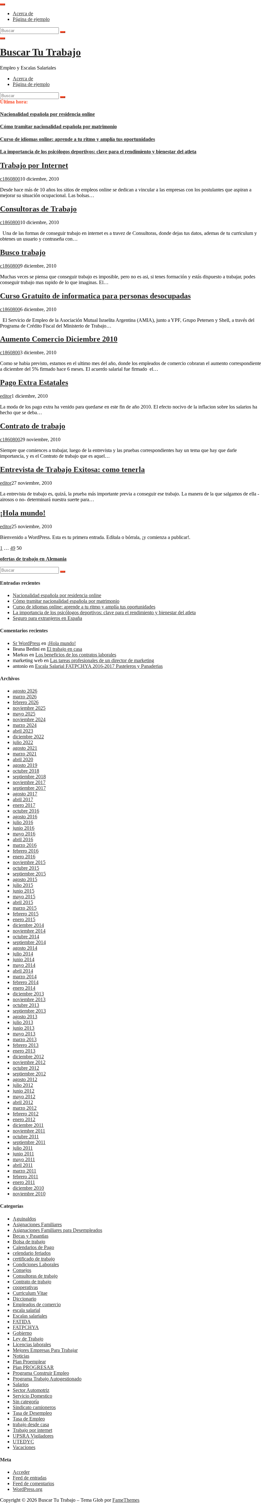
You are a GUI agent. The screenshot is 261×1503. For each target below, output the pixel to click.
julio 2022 (23, 742)
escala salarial (26, 1310)
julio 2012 (23, 1085)
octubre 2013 (26, 1005)
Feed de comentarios (33, 1483)
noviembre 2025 (29, 708)
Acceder (21, 1472)
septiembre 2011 (29, 1142)
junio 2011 (23, 1153)
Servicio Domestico (32, 1396)
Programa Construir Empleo (41, 1373)
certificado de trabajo (34, 1258)
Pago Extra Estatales (34, 382)
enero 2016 (24, 856)
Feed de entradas (29, 1477)
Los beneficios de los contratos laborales (75, 654)
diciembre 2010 (28, 1188)
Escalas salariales (30, 1316)
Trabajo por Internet (34, 165)
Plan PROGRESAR (33, 1367)
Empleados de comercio (37, 1304)
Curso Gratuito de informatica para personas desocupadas (95, 296)
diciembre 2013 (28, 993)
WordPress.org (27, 1489)
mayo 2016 (24, 833)
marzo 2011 (24, 1171)
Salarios (21, 1384)
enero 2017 (24, 805)
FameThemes (125, 1500)
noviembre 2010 (29, 1193)
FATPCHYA (26, 1327)
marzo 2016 (25, 845)
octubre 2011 (26, 1136)
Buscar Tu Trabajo (40, 52)
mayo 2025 (24, 713)
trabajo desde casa (31, 1424)
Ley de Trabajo (28, 1338)
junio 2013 (23, 1028)
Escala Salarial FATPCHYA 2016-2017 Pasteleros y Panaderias (99, 666)
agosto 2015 (25, 879)
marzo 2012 (25, 1108)
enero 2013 (24, 1051)
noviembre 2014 (29, 931)
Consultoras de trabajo (35, 1276)
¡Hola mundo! (23, 513)
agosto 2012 (25, 1079)
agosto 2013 (25, 1016)
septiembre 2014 (29, 942)
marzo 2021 (25, 753)
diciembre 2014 (28, 925)
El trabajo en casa (64, 649)
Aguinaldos (24, 1218)
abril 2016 (23, 839)
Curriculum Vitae (30, 1293)
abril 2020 (23, 759)
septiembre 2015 (29, 873)
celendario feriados (32, 1253)
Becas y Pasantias (30, 1236)
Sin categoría (26, 1401)
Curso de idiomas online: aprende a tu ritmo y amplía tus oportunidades (77, 139)
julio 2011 (23, 1148)
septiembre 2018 (29, 776)
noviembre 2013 (29, 999)
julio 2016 (23, 822)
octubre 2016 (26, 811)
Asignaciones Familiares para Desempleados (57, 1230)
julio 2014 (23, 953)
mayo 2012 (24, 1096)
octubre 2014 (26, 936)
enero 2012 (24, 1119)
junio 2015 (23, 891)
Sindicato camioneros (34, 1407)
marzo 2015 (25, 908)
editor (5, 396)
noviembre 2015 (29, 862)
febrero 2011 (25, 1176)
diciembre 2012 (28, 1056)
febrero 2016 (26, 851)
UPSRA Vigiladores (33, 1436)
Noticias (21, 1356)
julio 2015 (23, 885)
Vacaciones (24, 1447)
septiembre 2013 (29, 1011)
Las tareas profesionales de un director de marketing (102, 660)
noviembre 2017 (29, 782)
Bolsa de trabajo (29, 1241)
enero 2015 (24, 919)
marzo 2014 (25, 976)
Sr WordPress (26, 643)
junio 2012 (23, 1091)
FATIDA (22, 1321)
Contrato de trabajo (32, 426)
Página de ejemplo (31, 19)
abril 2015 (23, 902)
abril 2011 (23, 1165)
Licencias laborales (32, 1344)
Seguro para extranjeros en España (47, 618)
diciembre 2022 (28, 736)
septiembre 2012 (29, 1073)
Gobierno (22, 1333)
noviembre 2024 (29, 719)
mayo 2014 (24, 965)
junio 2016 (23, 828)
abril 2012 (23, 1102)
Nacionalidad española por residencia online (47, 114)
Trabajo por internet (32, 1430)
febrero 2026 (26, 702)
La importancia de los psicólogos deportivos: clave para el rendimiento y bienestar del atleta (98, 151)
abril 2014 (23, 971)
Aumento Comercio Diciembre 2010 (58, 339)
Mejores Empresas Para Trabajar (45, 1350)
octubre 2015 (26, 868)
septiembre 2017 (29, 788)
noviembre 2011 (29, 1131)
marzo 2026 (25, 696)
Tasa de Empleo (29, 1418)
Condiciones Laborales (36, 1264)
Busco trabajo (23, 252)
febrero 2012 (26, 1113)
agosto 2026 (25, 691)
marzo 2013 (25, 1039)
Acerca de (23, 13)
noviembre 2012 (29, 1062)
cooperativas (25, 1287)
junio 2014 (23, 959)
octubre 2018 (26, 771)
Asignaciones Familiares (37, 1224)
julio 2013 (23, 1022)
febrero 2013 (26, 1045)
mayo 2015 (24, 896)
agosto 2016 (25, 816)
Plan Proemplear (29, 1361)
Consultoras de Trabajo (38, 209)
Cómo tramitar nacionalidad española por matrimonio (58, 126)
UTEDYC (23, 1441)
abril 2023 (23, 731)
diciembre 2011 (28, 1125)
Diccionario (24, 1298)
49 (12, 548)
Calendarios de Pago (33, 1247)
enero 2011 (24, 1182)
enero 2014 (24, 988)
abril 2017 (23, 799)
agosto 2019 (25, 765)
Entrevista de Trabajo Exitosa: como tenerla (72, 469)
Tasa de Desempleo (32, 1413)
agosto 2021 (25, 748)
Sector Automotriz (31, 1390)
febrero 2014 (26, 982)
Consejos (22, 1270)
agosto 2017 (25, 793)
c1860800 (10, 179)
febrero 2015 (26, 913)
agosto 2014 (25, 948)
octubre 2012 (26, 1068)
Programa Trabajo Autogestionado (47, 1378)
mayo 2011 (24, 1159)
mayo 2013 (24, 1033)
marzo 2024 (25, 725)
